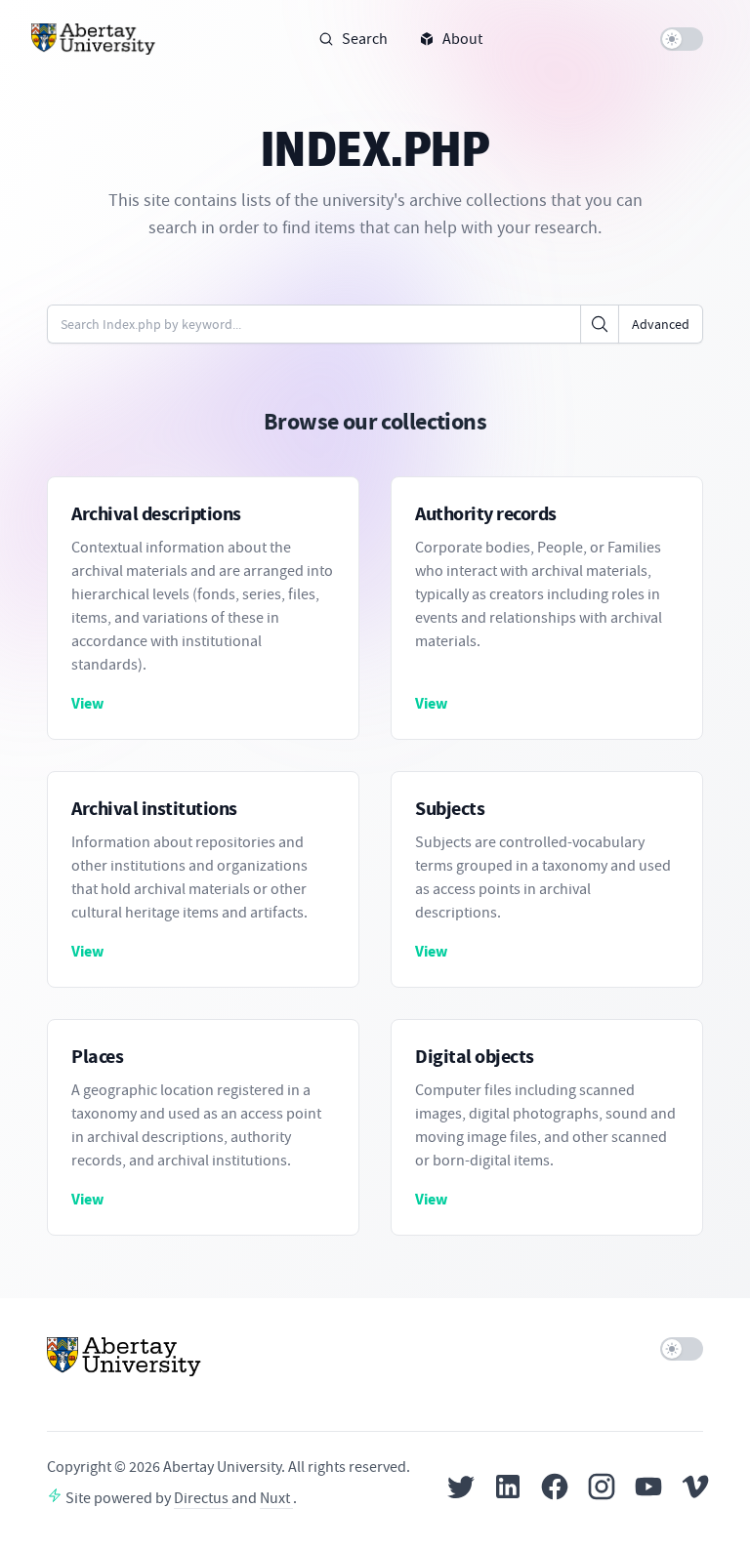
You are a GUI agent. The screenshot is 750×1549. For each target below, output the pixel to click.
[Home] (93, 39)
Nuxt (276, 1498)
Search (365, 39)
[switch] (681, 39)
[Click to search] (599, 324)
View (87, 703)
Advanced (660, 324)
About (462, 39)
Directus (202, 1498)
